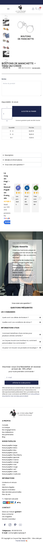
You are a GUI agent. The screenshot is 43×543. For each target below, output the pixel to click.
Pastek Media (20, 541)
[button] (8, 9)
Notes (4, 79)
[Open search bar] (36, 9)
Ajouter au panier (28, 111)
